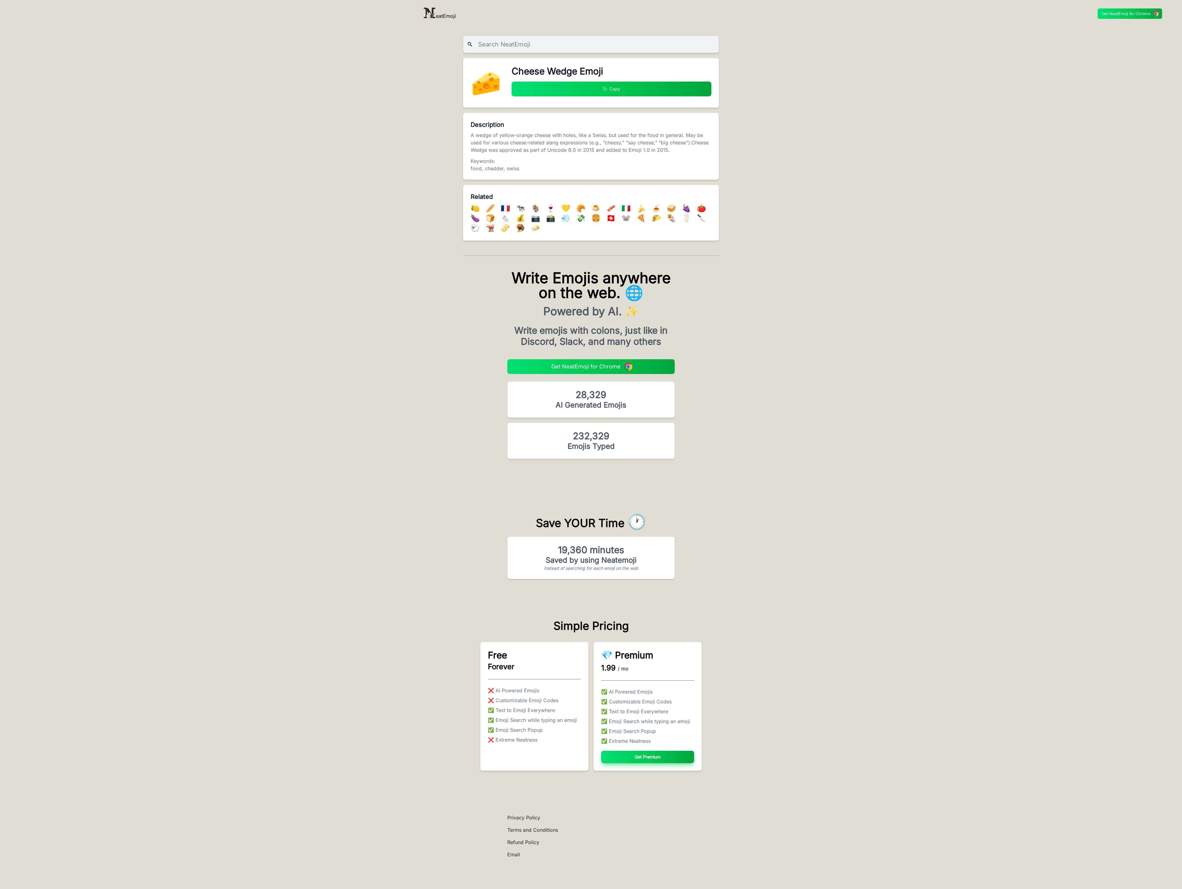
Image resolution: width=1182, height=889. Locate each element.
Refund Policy (523, 842)
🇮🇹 (627, 208)
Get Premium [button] (648, 756)
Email (513, 854)
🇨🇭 (612, 218)
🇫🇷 (506, 208)
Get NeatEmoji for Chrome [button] (1126, 13)
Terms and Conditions (532, 830)
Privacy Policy (523, 818)
